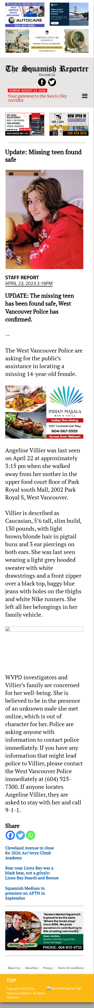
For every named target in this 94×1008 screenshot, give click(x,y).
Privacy (48, 968)
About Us (14, 968)
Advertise (31, 968)
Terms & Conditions (71, 968)
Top (11, 980)
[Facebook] (10, 835)
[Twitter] (20, 835)
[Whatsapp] (30, 835)
